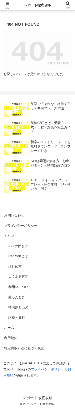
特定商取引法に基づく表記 (24, 348)
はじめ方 (15, 266)
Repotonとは (18, 256)
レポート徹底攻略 (37, 5)
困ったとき (16, 297)
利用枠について (20, 287)
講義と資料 (16, 317)
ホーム (9, 327)
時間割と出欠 (18, 307)
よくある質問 (18, 276)
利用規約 (11, 338)
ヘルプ (9, 236)
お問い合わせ (14, 215)
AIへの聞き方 (18, 246)
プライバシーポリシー (21, 225)
